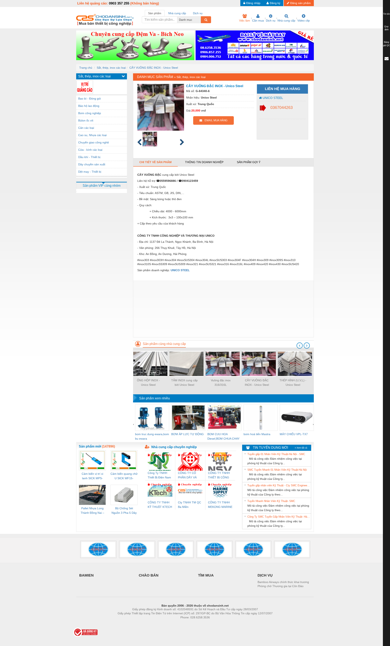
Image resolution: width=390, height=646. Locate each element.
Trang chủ (85, 67)
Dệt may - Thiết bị (89, 171)
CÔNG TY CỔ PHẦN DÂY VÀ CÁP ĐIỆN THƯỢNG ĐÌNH (188, 475)
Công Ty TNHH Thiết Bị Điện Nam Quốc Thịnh (159, 475)
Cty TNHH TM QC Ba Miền (189, 504)
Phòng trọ (168, 623)
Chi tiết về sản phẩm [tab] (155, 162)
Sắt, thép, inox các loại (111, 67)
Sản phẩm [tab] (154, 13)
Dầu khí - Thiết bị (89, 157)
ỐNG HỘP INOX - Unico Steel (148, 382)
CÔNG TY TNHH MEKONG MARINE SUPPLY (220, 505)
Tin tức (386, 14)
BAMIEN (86, 575)
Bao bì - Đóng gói (89, 98)
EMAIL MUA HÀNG (215, 120)
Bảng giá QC (386, 44)
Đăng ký (275, 3)
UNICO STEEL (272, 98)
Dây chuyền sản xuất (91, 164)
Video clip (303, 20)
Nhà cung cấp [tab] (177, 13)
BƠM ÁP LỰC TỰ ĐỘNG (187, 434)
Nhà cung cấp (286, 20)
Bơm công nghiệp (89, 113)
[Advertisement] (223, 308)
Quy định (386, 28)
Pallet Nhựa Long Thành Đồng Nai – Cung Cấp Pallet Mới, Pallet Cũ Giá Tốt (92, 511)
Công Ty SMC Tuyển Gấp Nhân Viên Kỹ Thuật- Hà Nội (278, 516)
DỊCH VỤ (265, 575)
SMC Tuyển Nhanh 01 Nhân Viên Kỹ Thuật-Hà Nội (277, 469)
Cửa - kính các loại (90, 149)
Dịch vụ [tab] (198, 13)
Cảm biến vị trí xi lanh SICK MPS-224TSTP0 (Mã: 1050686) (92, 476)
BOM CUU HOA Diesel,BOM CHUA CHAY (223, 436)
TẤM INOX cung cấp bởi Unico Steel (184, 382)
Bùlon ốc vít (85, 120)
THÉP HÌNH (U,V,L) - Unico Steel (293, 382)
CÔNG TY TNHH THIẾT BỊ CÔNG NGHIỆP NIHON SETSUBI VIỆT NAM (219, 475)
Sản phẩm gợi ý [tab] (248, 162)
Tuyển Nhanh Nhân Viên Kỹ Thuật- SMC (271, 501)
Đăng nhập (253, 3)
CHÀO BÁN (148, 575)
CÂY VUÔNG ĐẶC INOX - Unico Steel (153, 67)
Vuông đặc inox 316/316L (221, 382)
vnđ (203, 110)
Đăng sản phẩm (300, 3)
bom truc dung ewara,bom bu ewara (152, 436)
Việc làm (244, 20)
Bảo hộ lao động (88, 105)
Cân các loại (86, 127)
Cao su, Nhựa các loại (92, 135)
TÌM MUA (206, 575)
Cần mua (258, 20)
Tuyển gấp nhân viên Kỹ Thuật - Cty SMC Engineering (278, 485)
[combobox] (199, 20)
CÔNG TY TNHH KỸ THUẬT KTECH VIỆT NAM (160, 505)
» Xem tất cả (301, 448)
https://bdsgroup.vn (189, 623)
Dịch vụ (270, 20)
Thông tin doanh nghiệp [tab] (204, 162)
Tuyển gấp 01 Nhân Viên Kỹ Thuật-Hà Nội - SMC (276, 454)
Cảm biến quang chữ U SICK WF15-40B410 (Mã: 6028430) (124, 476)
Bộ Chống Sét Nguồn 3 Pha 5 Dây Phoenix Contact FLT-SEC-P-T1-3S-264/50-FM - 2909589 (124, 511)
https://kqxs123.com (215, 623)
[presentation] (300, 346)
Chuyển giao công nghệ (93, 142)
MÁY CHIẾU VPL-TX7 (294, 434)
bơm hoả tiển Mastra (257, 434)
